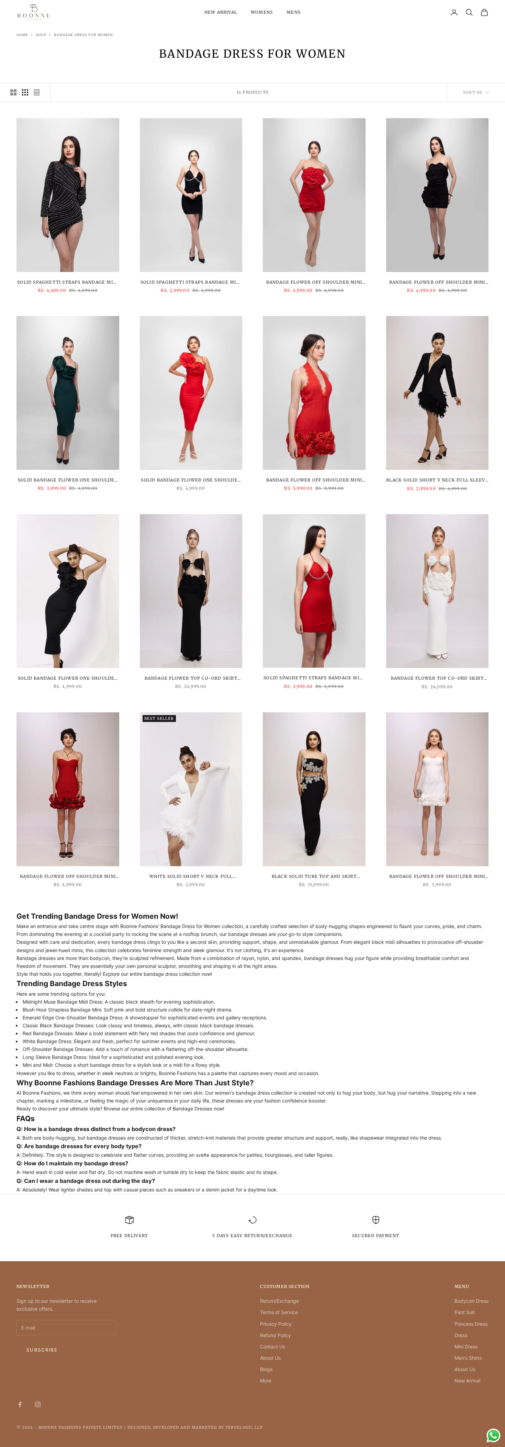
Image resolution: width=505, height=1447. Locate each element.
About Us (270, 1358)
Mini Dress (466, 1346)
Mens (294, 12)
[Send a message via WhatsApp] (493, 1435)
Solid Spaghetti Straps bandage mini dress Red (313, 678)
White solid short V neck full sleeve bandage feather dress (191, 877)
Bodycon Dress (471, 1301)
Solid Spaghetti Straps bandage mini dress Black (67, 283)
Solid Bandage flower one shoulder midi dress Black (68, 679)
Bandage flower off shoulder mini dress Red (314, 283)
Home (22, 35)
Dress (460, 1335)
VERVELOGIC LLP (244, 1427)
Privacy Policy (276, 1324)
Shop (41, 35)
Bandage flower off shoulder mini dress (314, 480)
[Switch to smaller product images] (25, 92)
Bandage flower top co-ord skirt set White (437, 679)
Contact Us (272, 1346)
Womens (262, 12)
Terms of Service (279, 1312)
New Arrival (220, 12)
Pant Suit (464, 1312)
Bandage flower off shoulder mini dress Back (437, 283)
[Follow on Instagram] (37, 1404)
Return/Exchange (279, 1301)
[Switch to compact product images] (37, 92)
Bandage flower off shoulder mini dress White (437, 877)
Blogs (266, 1369)
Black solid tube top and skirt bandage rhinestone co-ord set (314, 877)
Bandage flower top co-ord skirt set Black (191, 679)
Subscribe (42, 1350)
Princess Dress (470, 1324)
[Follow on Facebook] (19, 1404)
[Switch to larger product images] (13, 92)
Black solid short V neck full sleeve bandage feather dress (437, 480)
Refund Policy (275, 1335)
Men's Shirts (468, 1358)
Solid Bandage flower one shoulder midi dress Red (191, 480)
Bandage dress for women (83, 35)
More (265, 1380)
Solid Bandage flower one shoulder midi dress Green (68, 480)
